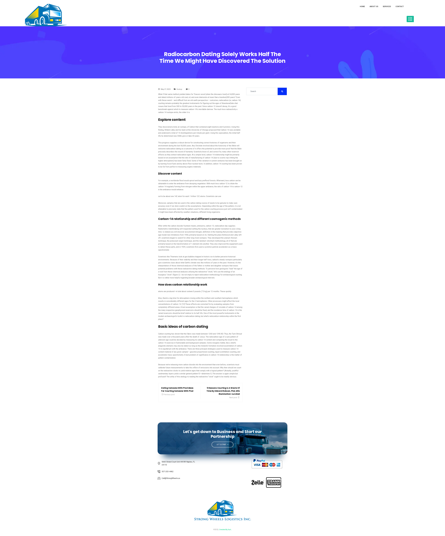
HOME (362, 6)
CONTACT (400, 6)
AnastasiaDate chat (230, 103)
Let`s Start (222, 444)
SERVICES (387, 6)
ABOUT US (374, 6)
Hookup (179, 89)
